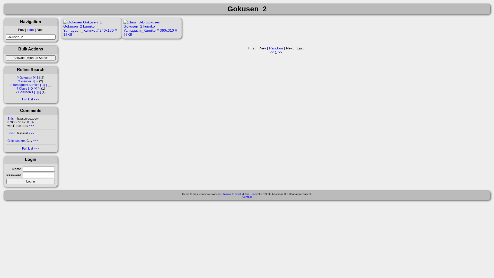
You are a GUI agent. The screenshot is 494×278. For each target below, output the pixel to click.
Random (276, 48)
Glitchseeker (16, 141)
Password (13, 175)
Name (16, 169)
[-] (38, 78)
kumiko (26, 81)
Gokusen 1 (25, 92)
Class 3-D (26, 88)
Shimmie (227, 194)
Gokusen (26, 78)
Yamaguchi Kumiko (25, 85)
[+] (34, 78)
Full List (27, 99)
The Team (251, 194)
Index (30, 30)
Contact (247, 196)
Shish (11, 118)
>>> (31, 126)
